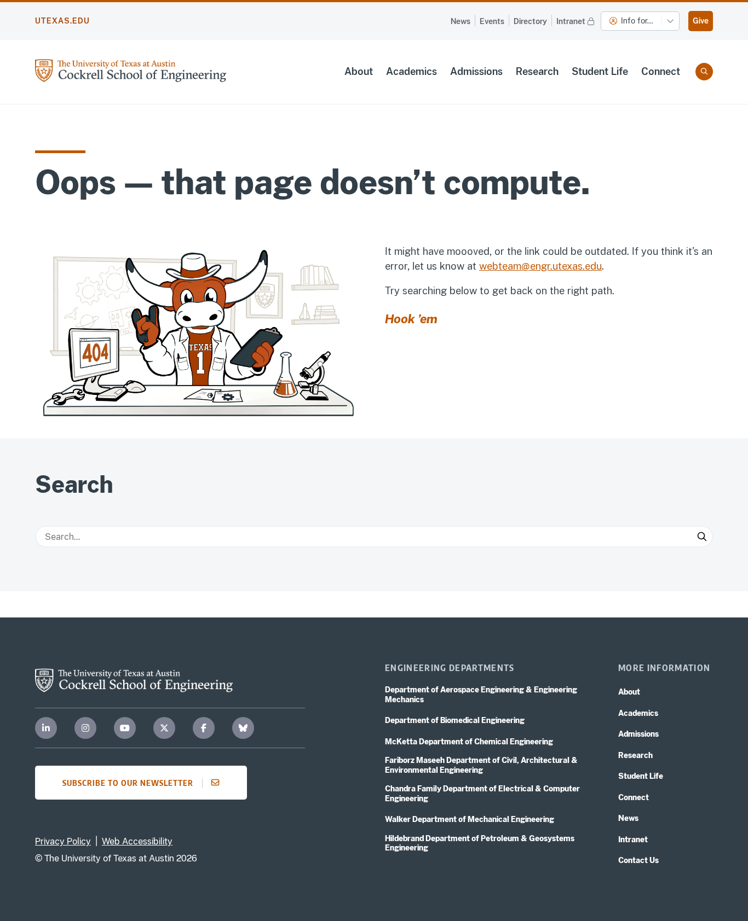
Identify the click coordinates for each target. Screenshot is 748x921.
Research (537, 71)
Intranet (570, 21)
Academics (411, 71)
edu (593, 266)
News (460, 21)
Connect (660, 71)
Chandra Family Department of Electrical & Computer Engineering (482, 793)
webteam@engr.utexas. (532, 266)
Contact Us (638, 860)
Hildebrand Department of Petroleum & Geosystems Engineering (479, 843)
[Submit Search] (702, 536)
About (358, 71)
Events (492, 21)
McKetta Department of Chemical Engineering (469, 741)
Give (701, 20)
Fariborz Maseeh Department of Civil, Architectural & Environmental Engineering (481, 765)
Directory (530, 21)
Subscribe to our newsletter (127, 783)
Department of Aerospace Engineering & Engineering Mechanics (481, 694)
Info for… (637, 20)
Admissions (476, 71)
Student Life (600, 71)
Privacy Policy (63, 841)
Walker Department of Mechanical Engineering (469, 819)
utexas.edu (62, 20)
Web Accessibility (137, 841)
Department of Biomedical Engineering (455, 720)
